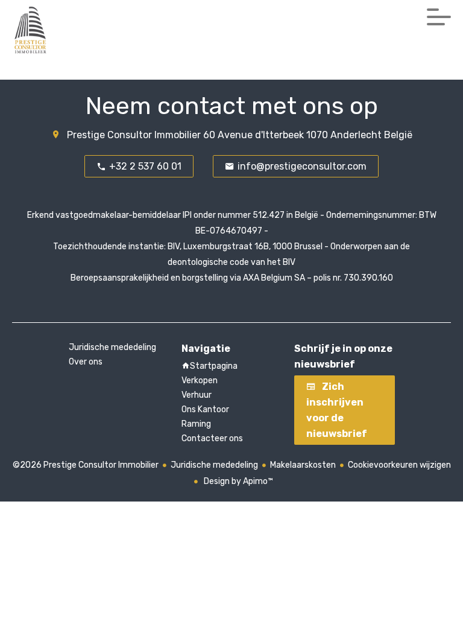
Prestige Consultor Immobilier (134, 135)
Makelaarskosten (303, 465)
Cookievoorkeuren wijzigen (399, 465)
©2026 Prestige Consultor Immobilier (86, 465)
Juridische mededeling (214, 465)
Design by (237, 481)
